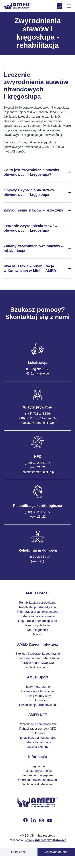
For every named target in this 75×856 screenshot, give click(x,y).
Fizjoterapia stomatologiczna (37, 621)
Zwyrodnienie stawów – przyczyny (33, 210)
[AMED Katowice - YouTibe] (49, 820)
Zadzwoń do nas (56, 852)
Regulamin (37, 766)
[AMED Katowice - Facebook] (25, 820)
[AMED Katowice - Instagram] (41, 820)
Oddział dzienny (37, 747)
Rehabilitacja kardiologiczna (38, 724)
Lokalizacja (18, 852)
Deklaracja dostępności (38, 784)
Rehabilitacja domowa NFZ (37, 728)
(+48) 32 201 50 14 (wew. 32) (37, 418)
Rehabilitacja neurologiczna (37, 602)
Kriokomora (37, 700)
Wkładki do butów (37, 667)
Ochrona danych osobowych (37, 780)
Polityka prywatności (37, 770)
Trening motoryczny (37, 696)
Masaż (37, 634)
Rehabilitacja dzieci (37, 742)
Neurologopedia (37, 630)
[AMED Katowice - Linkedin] (33, 820)
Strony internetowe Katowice (45, 840)
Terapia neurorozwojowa (37, 662)
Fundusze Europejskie (37, 775)
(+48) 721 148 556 (37, 413)
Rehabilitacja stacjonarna (37, 616)
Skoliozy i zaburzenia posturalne (37, 653)
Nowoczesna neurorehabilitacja (37, 658)
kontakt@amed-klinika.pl (37, 422)
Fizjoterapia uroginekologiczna (37, 611)
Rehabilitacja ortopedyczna (37, 607)
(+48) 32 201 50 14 (37, 465)
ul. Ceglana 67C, (37, 371)
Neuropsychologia (37, 625)
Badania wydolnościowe (37, 691)
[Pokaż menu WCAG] (59, 6)
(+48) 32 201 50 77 (37, 514)
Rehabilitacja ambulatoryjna (37, 737)
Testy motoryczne (37, 686)
